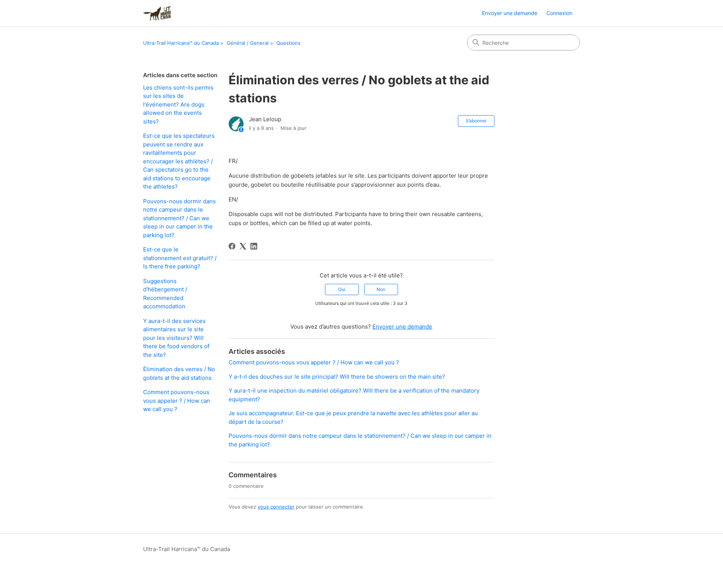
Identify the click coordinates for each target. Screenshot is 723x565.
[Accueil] (157, 13)
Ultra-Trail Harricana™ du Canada (181, 43)
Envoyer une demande (509, 13)
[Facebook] (232, 246)
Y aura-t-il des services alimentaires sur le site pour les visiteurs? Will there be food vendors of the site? (176, 337)
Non (381, 289)
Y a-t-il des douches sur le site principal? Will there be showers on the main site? (337, 376)
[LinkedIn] (253, 246)
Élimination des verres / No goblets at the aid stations (179, 373)
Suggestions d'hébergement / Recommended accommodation (165, 293)
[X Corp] (242, 246)
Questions (288, 43)
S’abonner (476, 120)
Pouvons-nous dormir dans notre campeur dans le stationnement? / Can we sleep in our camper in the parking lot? (179, 218)
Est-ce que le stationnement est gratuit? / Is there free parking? (180, 258)
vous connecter (276, 507)
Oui (341, 289)
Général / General (247, 43)
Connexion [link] (559, 13)
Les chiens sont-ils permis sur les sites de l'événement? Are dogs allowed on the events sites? (178, 104)
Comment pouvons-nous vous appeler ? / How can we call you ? (176, 400)
